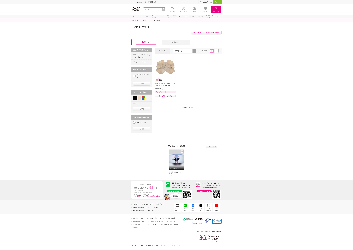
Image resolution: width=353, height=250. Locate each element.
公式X (201, 209)
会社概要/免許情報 (170, 218)
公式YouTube (216, 209)
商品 (146, 42)
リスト (217, 51)
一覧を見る (211, 146)
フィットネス (140, 62)
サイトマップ (151, 210)
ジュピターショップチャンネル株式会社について (147, 218)
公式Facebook (193, 209)
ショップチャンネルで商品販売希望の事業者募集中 (163, 224)
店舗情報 (156, 207)
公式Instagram (208, 209)
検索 (142, 83)
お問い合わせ (160, 204)
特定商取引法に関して (139, 221)
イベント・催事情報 (138, 210)
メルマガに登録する (177, 209)
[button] (217, 221)
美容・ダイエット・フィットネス (140, 56)
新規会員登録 (152, 2)
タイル (212, 51)
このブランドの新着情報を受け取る (207, 32)
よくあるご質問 (148, 204)
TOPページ (134, 20)
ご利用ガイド (137, 204)
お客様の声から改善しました (141, 207)
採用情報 (135, 227)
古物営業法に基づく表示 (156, 221)
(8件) (165, 92)
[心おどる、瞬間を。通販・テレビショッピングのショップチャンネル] (136, 9)
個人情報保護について (173, 221)
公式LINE (185, 209)
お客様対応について (138, 224)
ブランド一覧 (144, 20)
